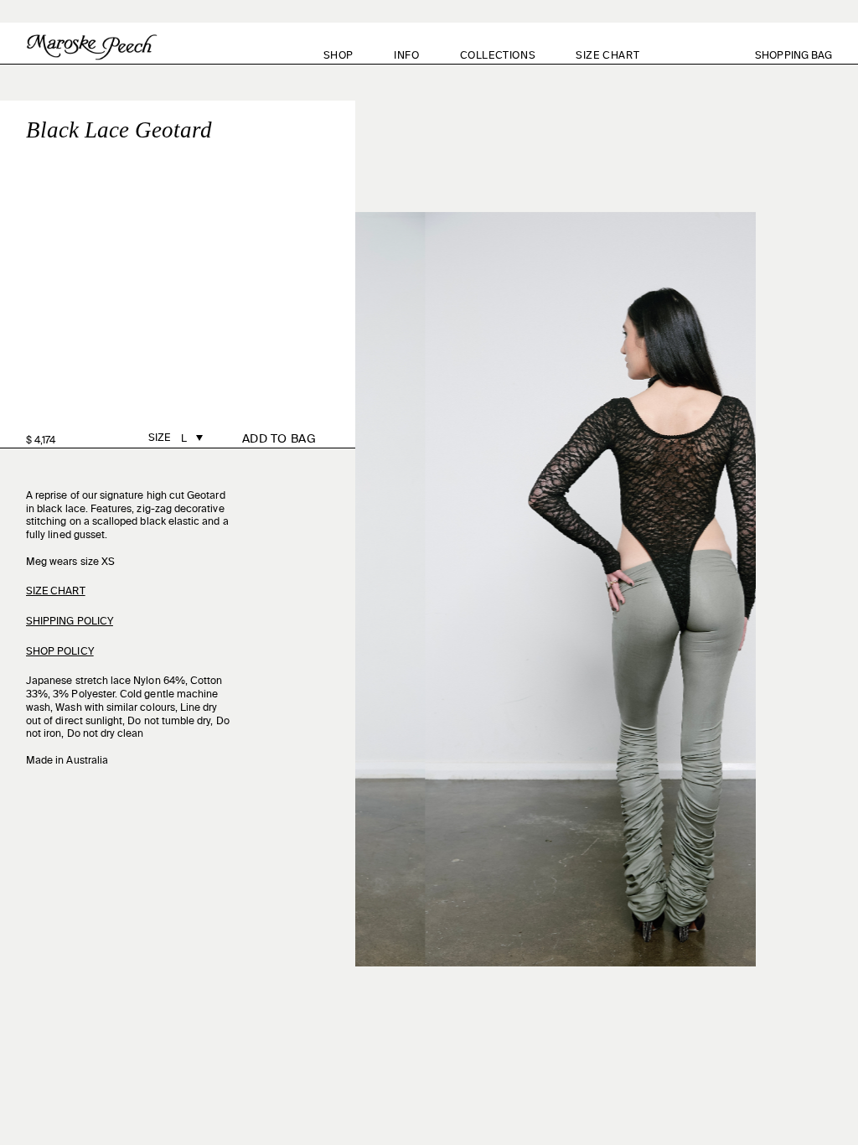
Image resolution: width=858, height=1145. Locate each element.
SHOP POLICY (60, 652)
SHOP (338, 56)
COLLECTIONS (498, 56)
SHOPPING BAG (803, 55)
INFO (406, 56)
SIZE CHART (607, 56)
